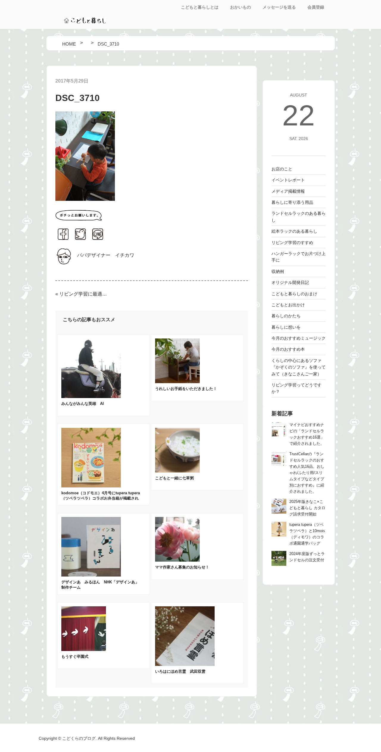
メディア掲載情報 (288, 191)
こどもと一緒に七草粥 (174, 478)
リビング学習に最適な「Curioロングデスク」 (83, 293)
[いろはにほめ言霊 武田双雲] (185, 664)
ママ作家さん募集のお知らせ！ (182, 567)
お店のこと (281, 169)
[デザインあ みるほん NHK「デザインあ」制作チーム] (91, 574)
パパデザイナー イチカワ (105, 255)
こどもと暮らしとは (199, 7)
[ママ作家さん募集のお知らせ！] (177, 560)
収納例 (277, 271)
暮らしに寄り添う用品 (292, 202)
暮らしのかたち (286, 315)
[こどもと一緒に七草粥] (177, 470)
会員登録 (315, 7)
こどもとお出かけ (288, 304)
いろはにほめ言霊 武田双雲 (180, 671)
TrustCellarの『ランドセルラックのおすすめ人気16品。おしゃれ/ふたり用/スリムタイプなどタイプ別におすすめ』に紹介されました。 (306, 473)
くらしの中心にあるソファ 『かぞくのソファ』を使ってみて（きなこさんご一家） (298, 367)
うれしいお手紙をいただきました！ (186, 388)
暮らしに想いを (286, 327)
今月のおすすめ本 (288, 349)
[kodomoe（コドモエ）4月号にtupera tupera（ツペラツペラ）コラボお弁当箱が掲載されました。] (91, 485)
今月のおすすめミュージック (298, 338)
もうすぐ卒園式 (74, 656)
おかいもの (240, 7)
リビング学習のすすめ (292, 242)
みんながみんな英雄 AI (82, 403)
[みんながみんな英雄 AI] (91, 396)
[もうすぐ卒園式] (83, 649)
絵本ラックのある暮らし (294, 231)
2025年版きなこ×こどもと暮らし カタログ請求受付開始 (307, 508)
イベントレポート (288, 180)
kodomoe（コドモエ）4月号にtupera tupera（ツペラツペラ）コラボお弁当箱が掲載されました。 (100, 498)
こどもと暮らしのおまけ (294, 293)
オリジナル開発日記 (290, 282)
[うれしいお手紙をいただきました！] (177, 381)
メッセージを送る (279, 7)
